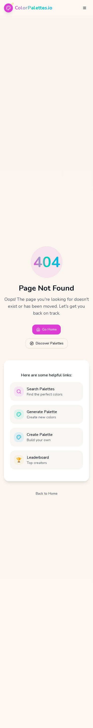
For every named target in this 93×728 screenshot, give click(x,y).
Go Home (49, 329)
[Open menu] (84, 7)
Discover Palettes (49, 343)
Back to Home (47, 493)
